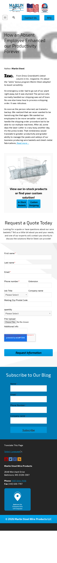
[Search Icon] (14, 17)
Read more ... (22, 143)
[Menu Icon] (5, 17)
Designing (34, 204)
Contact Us (31, 17)
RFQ (49, 17)
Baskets (22, 204)
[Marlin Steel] (18, 8)
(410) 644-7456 (18, 480)
